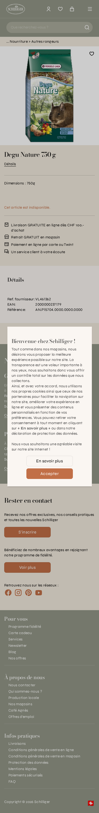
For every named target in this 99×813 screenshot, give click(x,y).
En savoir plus (49, 460)
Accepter (49, 473)
